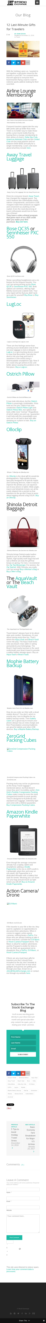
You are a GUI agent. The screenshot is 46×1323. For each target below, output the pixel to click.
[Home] (16, 3)
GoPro (9, 1087)
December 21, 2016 (27, 35)
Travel (18, 37)
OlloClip (26, 1090)
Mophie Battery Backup (14, 1090)
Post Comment (14, 1237)
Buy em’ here (22, 222)
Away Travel (11, 1081)
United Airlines (29, 1093)
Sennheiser (34, 1090)
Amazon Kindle (12, 1077)
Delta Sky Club (22, 1084)
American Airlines (24, 1077)
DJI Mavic (32, 1084)
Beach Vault (21, 1081)
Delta (34, 1081)
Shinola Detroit (19, 1093)
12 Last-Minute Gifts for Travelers (20, 27)
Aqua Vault (34, 1077)
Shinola (10, 1093)
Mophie (23, 1087)
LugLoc (16, 1087)
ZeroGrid (10, 1097)
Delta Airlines (11, 1084)
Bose (28, 1081)
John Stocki (21, 34)
